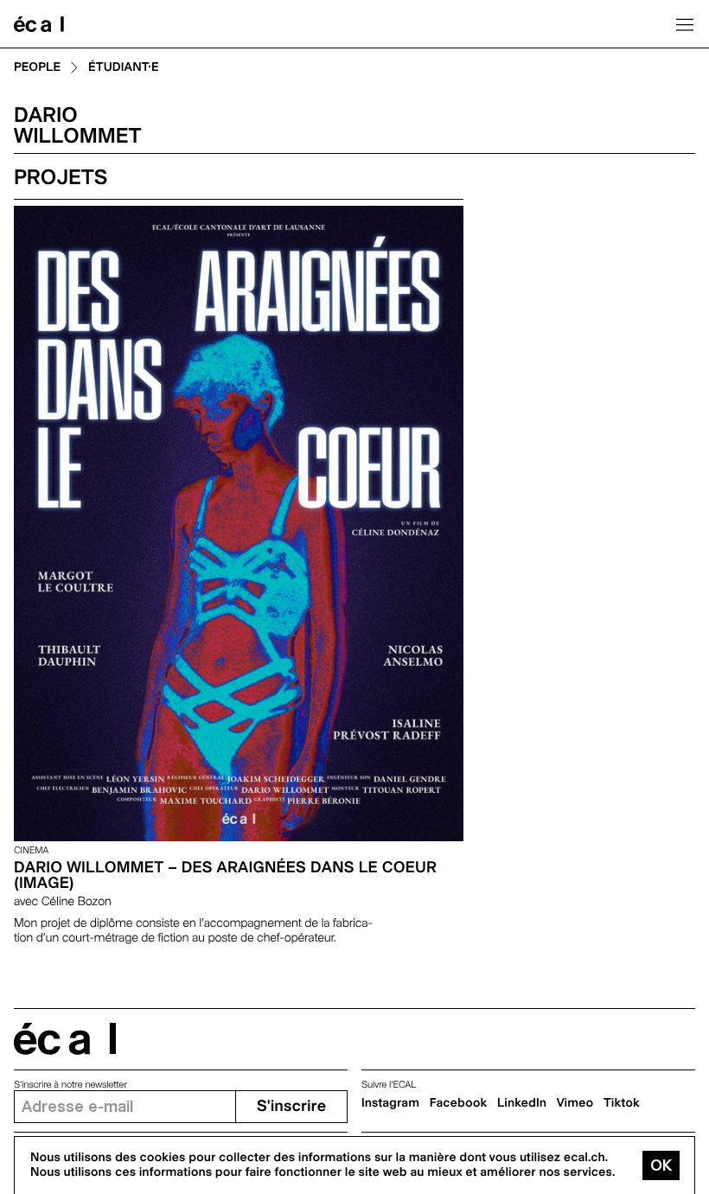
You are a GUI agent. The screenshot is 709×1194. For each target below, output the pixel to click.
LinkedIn (521, 1103)
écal (65, 1039)
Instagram (390, 1103)
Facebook (459, 1103)
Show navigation (684, 24)
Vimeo (575, 1103)
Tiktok (622, 1103)
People (37, 67)
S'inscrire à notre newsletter (70, 1084)
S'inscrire (291, 1106)
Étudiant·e (123, 67)
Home (39, 24)
